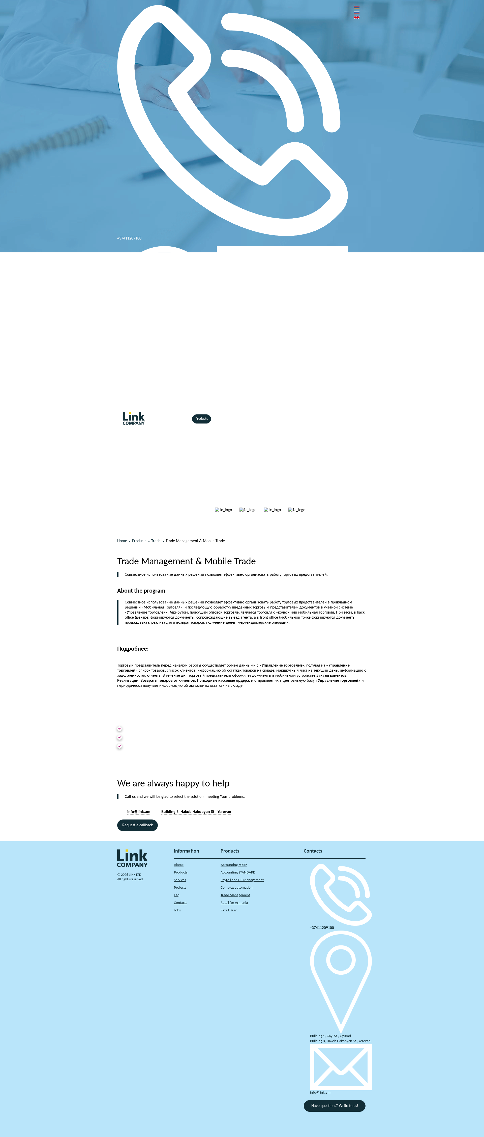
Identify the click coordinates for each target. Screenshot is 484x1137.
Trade (156, 541)
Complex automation (237, 888)
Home (161, 419)
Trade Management (235, 895)
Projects (180, 888)
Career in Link (307, 419)
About (179, 865)
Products (201, 419)
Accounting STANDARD (238, 873)
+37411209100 (129, 238)
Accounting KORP (234, 865)
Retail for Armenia (234, 903)
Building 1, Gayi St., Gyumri (330, 1036)
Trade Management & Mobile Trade (195, 541)
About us (180, 419)
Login (335, 419)
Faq (176, 895)
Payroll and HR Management (242, 880)
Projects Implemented (252, 419)
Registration (351, 419)
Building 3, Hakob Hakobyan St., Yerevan (150, 406)
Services (222, 419)
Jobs (177, 910)
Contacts (283, 419)
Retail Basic (229, 910)
